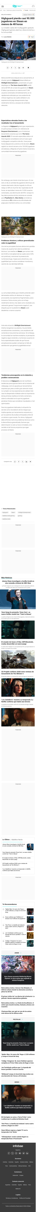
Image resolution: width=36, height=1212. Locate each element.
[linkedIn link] (27, 1153)
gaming (20, 515)
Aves (2, 10)
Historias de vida (31, 10)
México (31, 1162)
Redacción (15, 1175)
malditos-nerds (6, 519)
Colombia (10, 1162)
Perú (6, 1166)
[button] (2, 6)
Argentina (7, 1184)
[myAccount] (33, 6)
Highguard (5, 512)
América (5, 1162)
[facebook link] (8, 1153)
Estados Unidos (24, 1162)
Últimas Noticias (22, 1166)
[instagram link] (16, 1153)
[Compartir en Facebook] (11, 68)
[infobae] (18, 6)
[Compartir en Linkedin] (19, 68)
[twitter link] (12, 1153)
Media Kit (18, 1188)
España (17, 1162)
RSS (29, 1166)
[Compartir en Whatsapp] (7, 68)
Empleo (21, 1175)
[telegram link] (23, 1153)
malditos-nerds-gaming (8, 515)
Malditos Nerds (6, 14)
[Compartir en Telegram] (23, 68)
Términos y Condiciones (12, 1198)
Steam (13, 512)
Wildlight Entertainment (24, 512)
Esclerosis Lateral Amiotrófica (12, 10)
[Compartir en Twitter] (15, 68)
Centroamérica (13, 1166)
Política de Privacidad (24, 1198)
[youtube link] (20, 1153)
